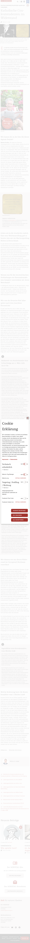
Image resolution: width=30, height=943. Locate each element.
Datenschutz (13, 459)
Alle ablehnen (17, 515)
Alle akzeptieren (18, 519)
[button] (21, 478)
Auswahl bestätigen (19, 510)
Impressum (5, 459)
